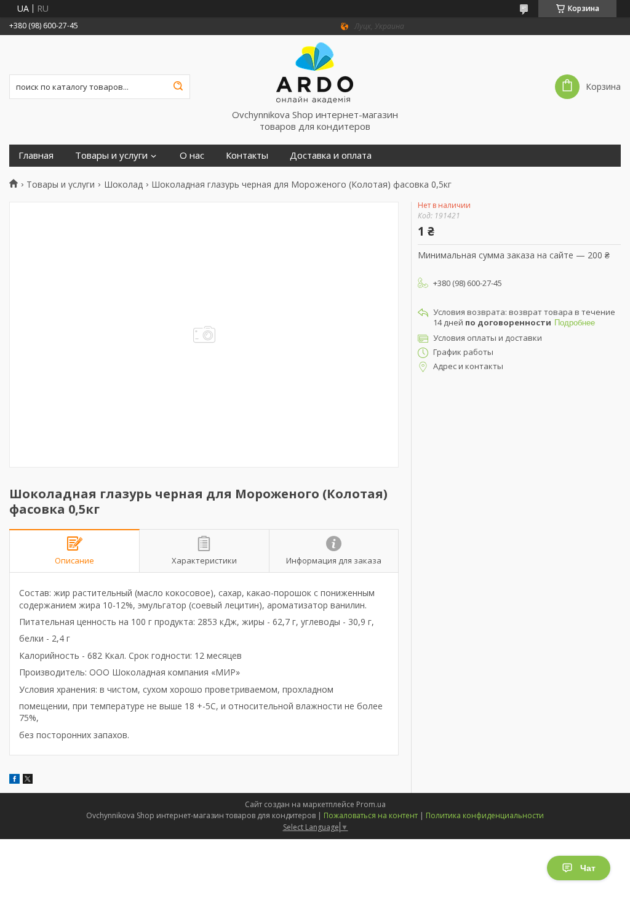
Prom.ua (371, 804)
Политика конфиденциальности (485, 815)
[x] (28, 780)
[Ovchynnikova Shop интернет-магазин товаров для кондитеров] (315, 72)
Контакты (247, 155)
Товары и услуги (111, 155)
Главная (36, 155)
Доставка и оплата (331, 155)
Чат (588, 868)
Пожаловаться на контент (371, 815)
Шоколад (123, 184)
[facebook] (14, 780)
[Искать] (177, 86)
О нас (192, 155)
